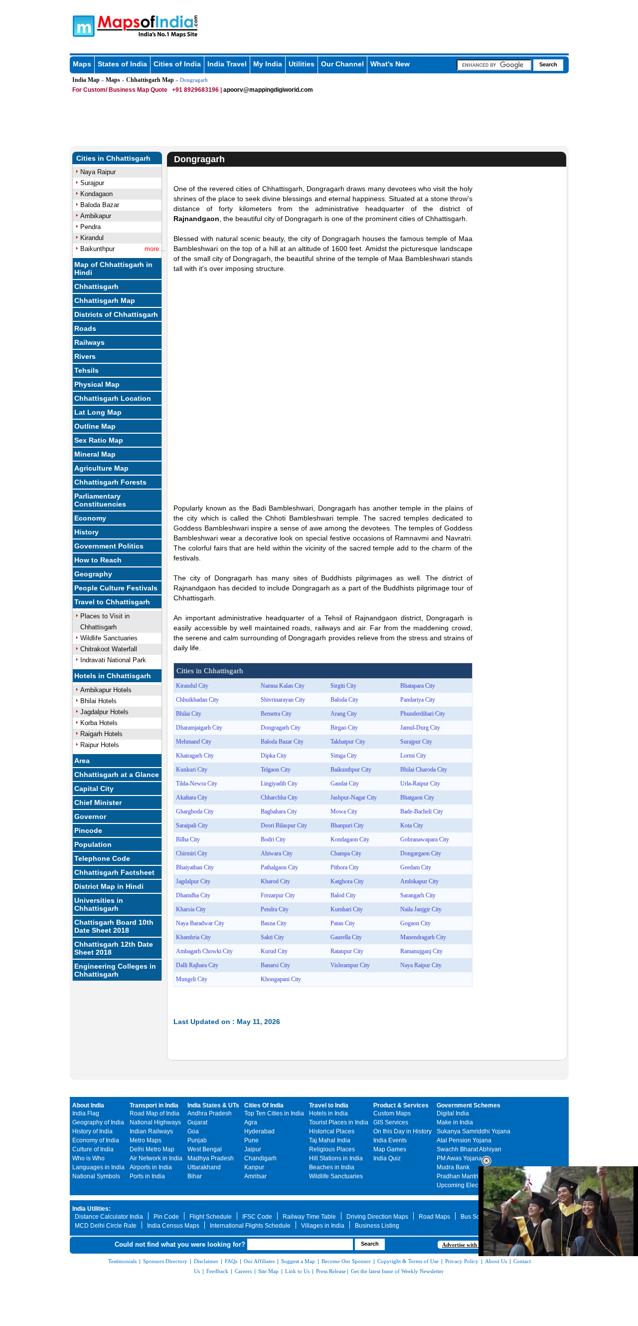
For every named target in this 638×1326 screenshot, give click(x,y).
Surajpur (92, 183)
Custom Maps (392, 1113)
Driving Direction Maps (377, 1216)
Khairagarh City (195, 755)
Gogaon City (415, 923)
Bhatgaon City (417, 797)
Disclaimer (206, 1261)
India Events (390, 1140)
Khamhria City (193, 937)
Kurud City (274, 951)
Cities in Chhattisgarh (113, 158)
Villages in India (322, 1225)
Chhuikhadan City (197, 699)
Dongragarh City (281, 727)
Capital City (94, 789)
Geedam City (415, 867)
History (86, 532)
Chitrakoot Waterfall (108, 649)
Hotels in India (328, 1113)
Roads (85, 328)
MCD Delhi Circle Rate (106, 1225)
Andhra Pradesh (209, 1113)
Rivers (85, 356)
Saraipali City (192, 825)
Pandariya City (417, 699)
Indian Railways (151, 1131)
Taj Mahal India (329, 1140)
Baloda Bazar (99, 205)
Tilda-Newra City (196, 783)
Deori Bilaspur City (284, 825)
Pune (251, 1140)
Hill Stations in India (336, 1158)
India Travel (227, 64)
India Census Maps (173, 1225)
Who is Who (88, 1158)
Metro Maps (145, 1140)
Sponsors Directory (165, 1261)
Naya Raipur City (421, 965)
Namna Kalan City (283, 685)
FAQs (231, 1261)
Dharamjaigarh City (199, 727)
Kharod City (275, 881)
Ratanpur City (346, 951)
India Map (86, 79)
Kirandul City (192, 685)
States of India (122, 64)
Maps (82, 64)
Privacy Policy (461, 1261)
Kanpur (254, 1167)
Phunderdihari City (422, 713)
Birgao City (344, 727)
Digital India (453, 1113)
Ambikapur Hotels (106, 690)
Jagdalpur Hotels (104, 712)
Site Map (268, 1271)
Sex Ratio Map (98, 440)
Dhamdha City (193, 895)
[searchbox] (494, 64)
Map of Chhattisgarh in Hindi (113, 268)
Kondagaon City (349, 839)
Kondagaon (96, 194)
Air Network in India (156, 1158)
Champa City (345, 853)
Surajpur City (416, 741)
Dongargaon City (420, 853)
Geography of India (98, 1122)
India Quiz (387, 1158)
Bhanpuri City (347, 825)
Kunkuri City (191, 769)
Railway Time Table (309, 1216)
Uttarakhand (204, 1167)
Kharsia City (191, 909)
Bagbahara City (279, 811)
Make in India (455, 1122)
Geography (93, 574)
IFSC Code (257, 1216)
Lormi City (413, 755)
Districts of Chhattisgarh (116, 314)
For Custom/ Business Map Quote (119, 89)
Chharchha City (279, 797)
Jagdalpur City (193, 881)
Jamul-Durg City (420, 727)
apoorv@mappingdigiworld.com (268, 89)
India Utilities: (91, 1208)
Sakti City (272, 937)
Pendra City (275, 909)
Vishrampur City (350, 965)
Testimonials (122, 1261)
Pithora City (344, 867)
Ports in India (147, 1176)
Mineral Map (95, 454)
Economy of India (95, 1140)
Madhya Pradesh (210, 1158)
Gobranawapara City (424, 839)
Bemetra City (276, 713)
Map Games (389, 1149)
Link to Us (297, 1271)
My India (267, 64)
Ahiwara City (277, 853)
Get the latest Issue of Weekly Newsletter (397, 1271)
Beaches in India (331, 1167)
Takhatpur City (347, 741)
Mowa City (343, 811)
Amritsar (255, 1176)
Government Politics (109, 546)
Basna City (274, 923)
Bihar (194, 1176)
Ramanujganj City (421, 951)
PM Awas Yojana (459, 1158)
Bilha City (188, 839)
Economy (90, 518)
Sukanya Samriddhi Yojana (473, 1131)
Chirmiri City (191, 853)
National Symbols (96, 1176)
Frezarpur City (278, 895)
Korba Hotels (99, 723)
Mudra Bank (453, 1167)
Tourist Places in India (338, 1122)
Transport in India (154, 1105)
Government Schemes (468, 1105)
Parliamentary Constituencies (100, 500)
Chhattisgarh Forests (110, 482)
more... (155, 249)
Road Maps (434, 1216)
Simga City (343, 755)
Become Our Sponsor (346, 1261)
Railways (89, 342)
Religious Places (332, 1149)
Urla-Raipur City (420, 783)
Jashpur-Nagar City (353, 797)
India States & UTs (213, 1105)
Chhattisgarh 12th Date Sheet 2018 (113, 948)
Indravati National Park (113, 660)
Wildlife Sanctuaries (109, 638)
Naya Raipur (98, 172)
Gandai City (344, 783)
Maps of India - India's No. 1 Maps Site (82, 25)
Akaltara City (191, 797)
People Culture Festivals (116, 588)
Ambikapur (95, 216)
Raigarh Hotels (101, 734)
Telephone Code (102, 858)
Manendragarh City (423, 937)
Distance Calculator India (109, 1216)
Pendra (90, 227)
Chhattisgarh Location (112, 398)
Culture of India (93, 1149)
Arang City (343, 713)
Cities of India (177, 64)
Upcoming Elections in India (474, 1185)
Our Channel (342, 64)
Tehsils (86, 370)
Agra (250, 1122)
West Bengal (204, 1149)
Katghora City (347, 881)
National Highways (155, 1122)
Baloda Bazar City (282, 741)
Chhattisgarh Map (150, 79)
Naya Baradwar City (200, 923)
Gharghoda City (195, 811)
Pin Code (166, 1216)
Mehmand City (193, 741)
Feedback (217, 1271)
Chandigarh (260, 1158)
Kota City (411, 825)
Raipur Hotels (99, 745)
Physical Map (97, 384)
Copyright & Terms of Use (408, 1261)
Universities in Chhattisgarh (98, 904)
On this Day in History (402, 1131)
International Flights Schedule (250, 1225)
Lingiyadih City (279, 783)
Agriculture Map (101, 468)
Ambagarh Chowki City (204, 951)
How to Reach (98, 560)
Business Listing (377, 1225)
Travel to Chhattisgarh (112, 602)
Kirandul (92, 238)
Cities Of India (264, 1105)
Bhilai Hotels (98, 701)
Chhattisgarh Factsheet (114, 872)
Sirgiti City (343, 685)
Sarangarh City (418, 895)
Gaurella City (346, 937)
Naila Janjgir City (421, 909)
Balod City (343, 895)
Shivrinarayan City (283, 699)
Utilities (302, 64)
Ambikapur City (419, 881)
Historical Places (331, 1131)
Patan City (342, 923)
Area (82, 761)
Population (93, 844)
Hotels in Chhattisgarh (112, 676)
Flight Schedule (210, 1216)
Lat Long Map (98, 412)
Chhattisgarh (96, 286)
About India (88, 1105)
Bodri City (273, 839)
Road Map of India (154, 1113)
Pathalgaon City (279, 867)
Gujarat (197, 1122)
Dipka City (274, 755)
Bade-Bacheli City (421, 811)
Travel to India (328, 1105)
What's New (390, 64)
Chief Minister (98, 802)
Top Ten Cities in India (274, 1113)
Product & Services (401, 1105)
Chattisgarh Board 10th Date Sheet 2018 (114, 926)
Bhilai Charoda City (423, 769)
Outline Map (95, 426)
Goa (193, 1131)
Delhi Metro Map (152, 1149)
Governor (90, 816)
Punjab (197, 1140)
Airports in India (151, 1167)
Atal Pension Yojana (464, 1140)
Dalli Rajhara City (197, 965)
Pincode (88, 830)
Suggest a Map (298, 1261)
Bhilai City (188, 713)
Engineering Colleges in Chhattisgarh (115, 970)
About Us (496, 1261)
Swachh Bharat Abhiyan (469, 1149)
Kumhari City (346, 909)
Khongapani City (281, 979)
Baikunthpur (97, 249)
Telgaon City (276, 769)
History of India (92, 1131)
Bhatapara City (417, 685)
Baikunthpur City (350, 769)
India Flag (85, 1113)
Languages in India (98, 1167)
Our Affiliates (259, 1261)
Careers (243, 1271)
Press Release (331, 1271)
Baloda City (344, 699)
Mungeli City (191, 979)
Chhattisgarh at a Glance (116, 775)
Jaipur (252, 1149)
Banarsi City (275, 965)
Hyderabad (259, 1131)
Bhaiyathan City (195, 867)
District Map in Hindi (109, 886)
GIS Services (390, 1122)
